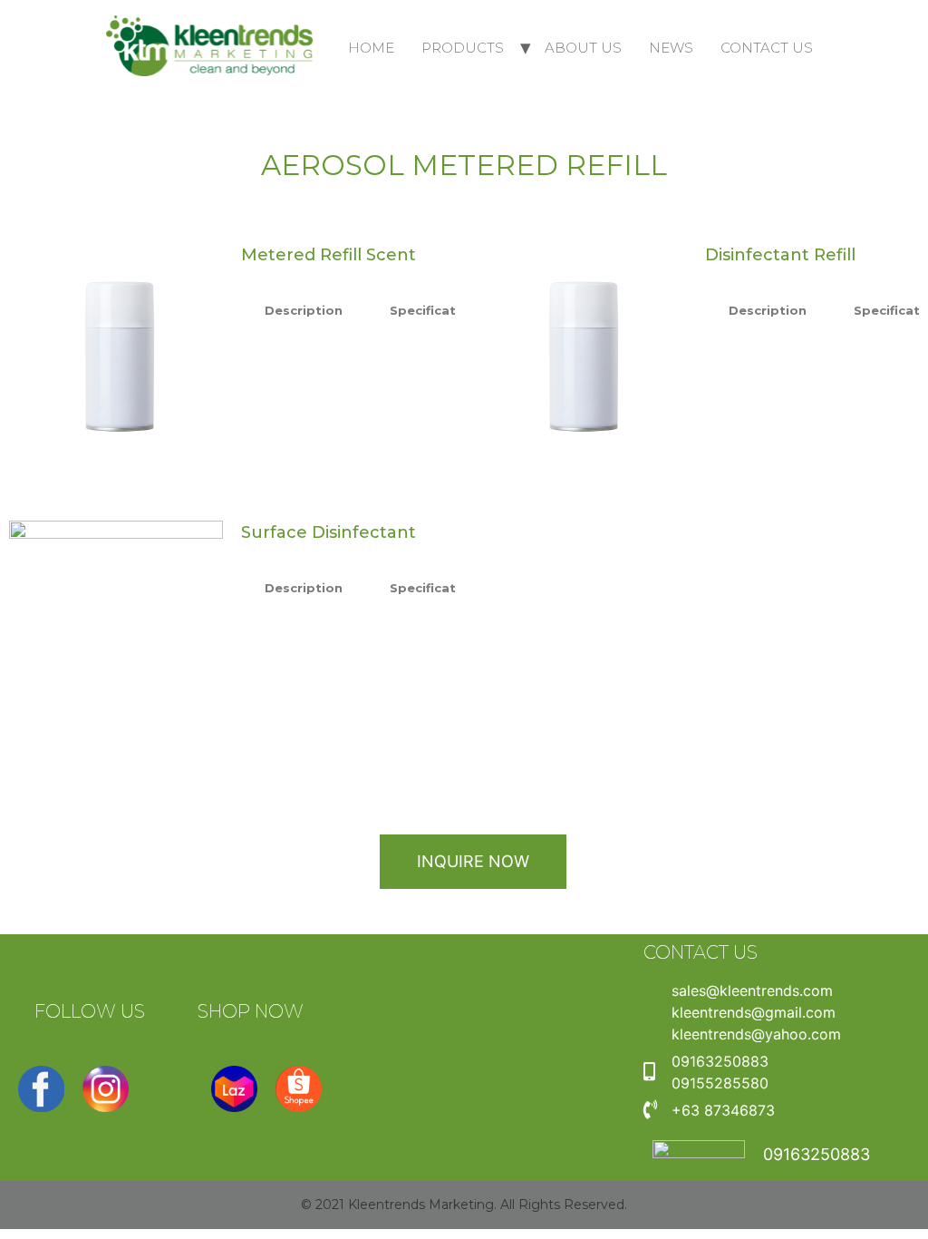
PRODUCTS (462, 47)
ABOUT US (583, 47)
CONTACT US (766, 47)
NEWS (671, 47)
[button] (473, 861)
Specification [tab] (433, 310)
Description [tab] (304, 310)
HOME (371, 47)
